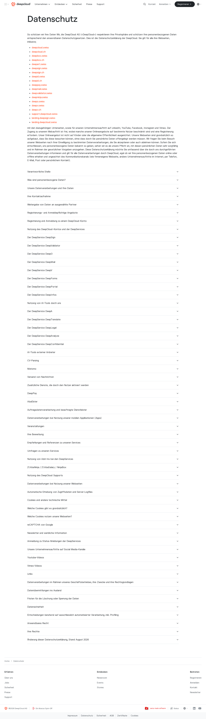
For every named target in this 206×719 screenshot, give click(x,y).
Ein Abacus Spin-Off (44, 708)
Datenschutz (87, 715)
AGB (112, 715)
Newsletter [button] (195, 692)
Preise (89, 4)
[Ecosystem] (6, 4)
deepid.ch (37, 80)
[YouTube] (200, 708)
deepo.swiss (38, 101)
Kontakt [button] (193, 687)
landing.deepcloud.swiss (44, 122)
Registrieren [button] (196, 678)
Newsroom (102, 678)
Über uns (8, 678)
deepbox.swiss (39, 55)
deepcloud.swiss (40, 47)
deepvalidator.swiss (42, 93)
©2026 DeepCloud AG (18, 708)
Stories (100, 687)
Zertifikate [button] (122, 715)
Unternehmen (41, 4)
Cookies (134, 715)
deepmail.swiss (39, 89)
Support (100, 4)
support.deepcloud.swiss (44, 114)
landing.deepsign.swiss (43, 118)
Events (100, 682)
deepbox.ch (38, 60)
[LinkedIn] (194, 708)
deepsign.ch (38, 72)
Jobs (6, 682)
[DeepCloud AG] (20, 4)
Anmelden (194, 682)
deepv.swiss (38, 105)
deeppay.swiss (39, 85)
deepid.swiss (38, 76)
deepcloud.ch (39, 51)
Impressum (72, 715)
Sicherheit (77, 4)
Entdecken (60, 4)
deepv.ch (36, 109)
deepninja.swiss (40, 97)
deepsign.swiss (39, 68)
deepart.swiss (39, 64)
